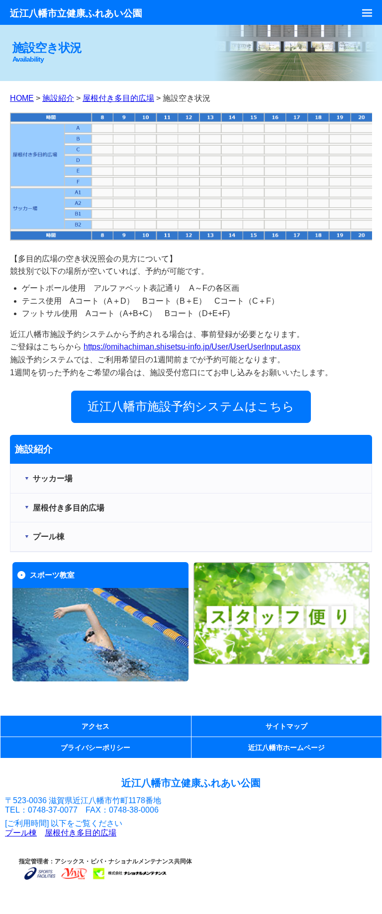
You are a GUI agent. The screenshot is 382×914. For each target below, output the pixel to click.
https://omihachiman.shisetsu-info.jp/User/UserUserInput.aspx (192, 346)
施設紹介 (58, 98)
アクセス (95, 726)
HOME (22, 98)
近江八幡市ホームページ (286, 747)
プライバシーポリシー (95, 747)
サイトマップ (286, 726)
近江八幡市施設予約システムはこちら (191, 406)
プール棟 (21, 833)
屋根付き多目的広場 (118, 98)
